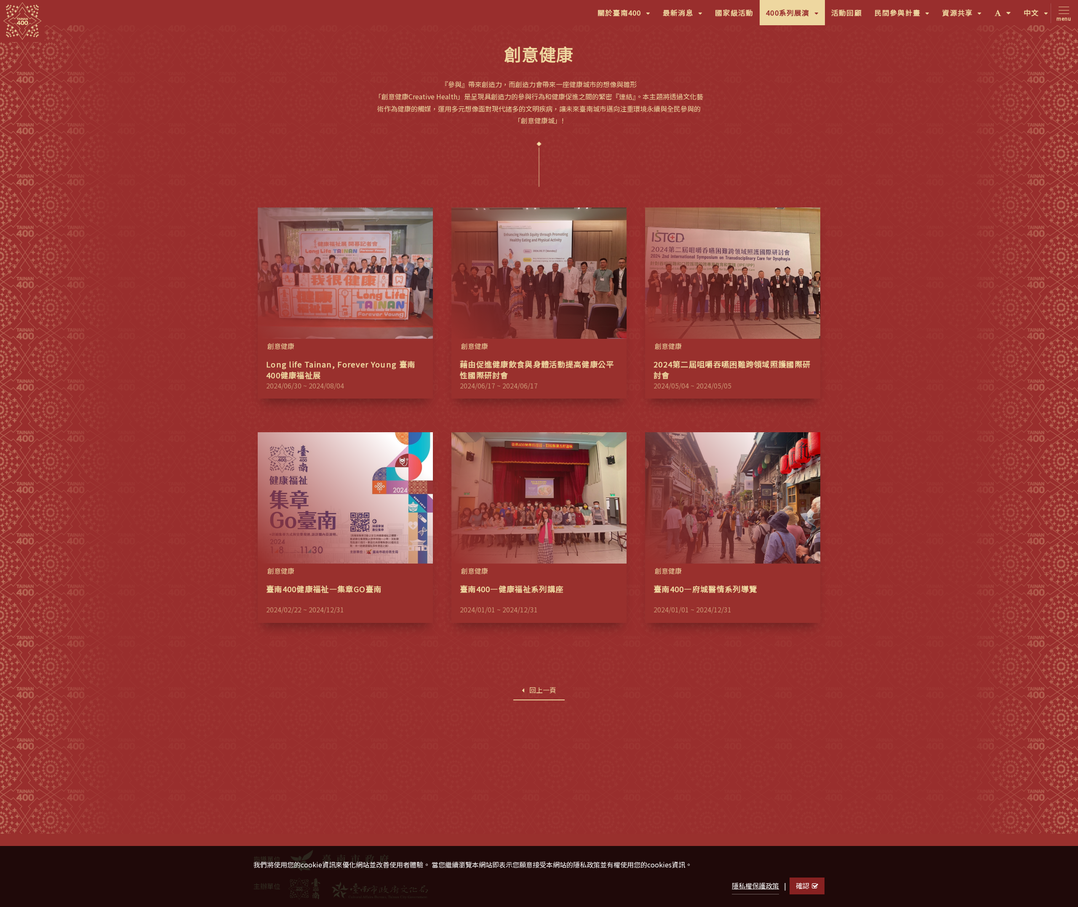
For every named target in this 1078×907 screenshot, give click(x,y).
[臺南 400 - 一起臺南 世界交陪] (22, 21)
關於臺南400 (627, 16)
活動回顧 (846, 13)
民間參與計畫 (905, 16)
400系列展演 (795, 16)
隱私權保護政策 (755, 885)
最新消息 (686, 16)
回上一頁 (542, 690)
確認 (802, 885)
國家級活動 (734, 13)
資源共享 (965, 16)
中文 (1039, 16)
